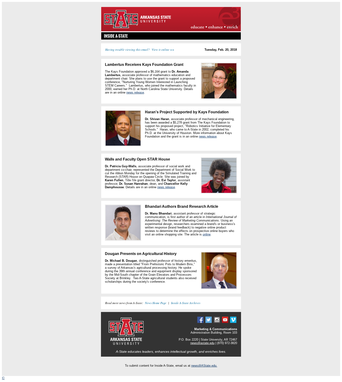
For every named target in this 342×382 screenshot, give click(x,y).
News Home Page (155, 303)
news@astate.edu (202, 343)
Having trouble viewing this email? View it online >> (139, 49)
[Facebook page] (200, 322)
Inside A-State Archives (185, 303)
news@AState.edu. (204, 365)
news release (135, 92)
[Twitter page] (208, 322)
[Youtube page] (225, 322)
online (207, 234)
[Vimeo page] (233, 322)
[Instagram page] (217, 322)
